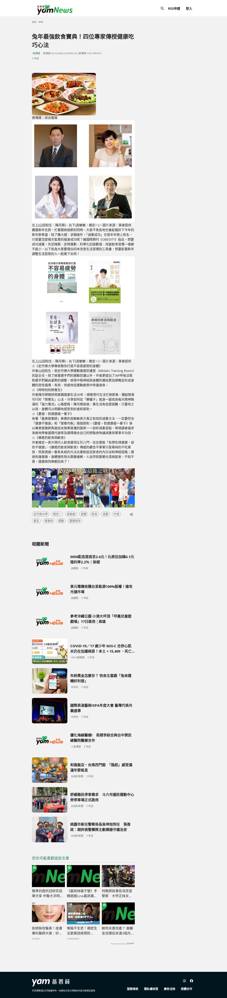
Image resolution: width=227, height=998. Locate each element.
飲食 (94, 514)
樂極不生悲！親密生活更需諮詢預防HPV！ (82, 931)
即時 (41, 22)
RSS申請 (174, 8)
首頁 (34, 22)
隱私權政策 (151, 989)
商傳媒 (36, 53)
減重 (105, 514)
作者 (116, 514)
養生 (36, 521)
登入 (189, 8)
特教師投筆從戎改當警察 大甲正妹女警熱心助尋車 (117, 894)
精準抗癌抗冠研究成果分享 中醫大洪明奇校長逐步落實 (47, 894)
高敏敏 (71, 514)
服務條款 (132, 989)
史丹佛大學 (41, 514)
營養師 (49, 521)
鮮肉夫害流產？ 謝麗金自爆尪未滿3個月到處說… (118, 931)
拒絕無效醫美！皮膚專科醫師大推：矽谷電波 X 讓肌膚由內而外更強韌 (47, 931)
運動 (61, 521)
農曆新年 (75, 521)
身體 (83, 514)
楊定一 (57, 514)
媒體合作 (186, 989)
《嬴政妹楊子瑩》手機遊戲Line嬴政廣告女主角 (82, 894)
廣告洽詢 (169, 989)
